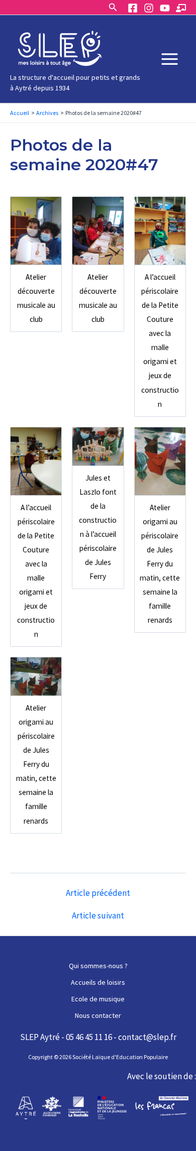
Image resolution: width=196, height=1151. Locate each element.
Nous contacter (98, 1015)
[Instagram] (149, 8)
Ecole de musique (98, 998)
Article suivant (98, 915)
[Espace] (181, 8)
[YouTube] (165, 8)
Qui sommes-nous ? (98, 965)
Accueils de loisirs (98, 982)
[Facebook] (133, 8)
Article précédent (98, 893)
